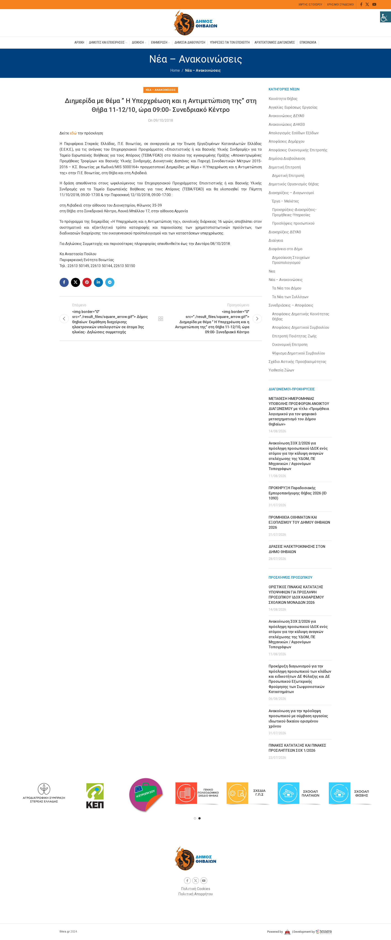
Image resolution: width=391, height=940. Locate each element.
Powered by (275, 931)
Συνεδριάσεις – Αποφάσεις (291, 305)
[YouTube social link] (374, 4)
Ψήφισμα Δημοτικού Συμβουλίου (298, 353)
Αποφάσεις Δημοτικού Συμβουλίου (300, 327)
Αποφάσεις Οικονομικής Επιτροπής (298, 150)
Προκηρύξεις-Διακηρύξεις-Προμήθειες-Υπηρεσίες (294, 212)
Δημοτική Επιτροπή (285, 167)
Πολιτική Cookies (195, 889)
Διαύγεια (276, 240)
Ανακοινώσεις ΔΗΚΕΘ (287, 124)
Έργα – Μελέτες (285, 201)
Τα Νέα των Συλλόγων (290, 297)
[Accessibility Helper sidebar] (385, 16)
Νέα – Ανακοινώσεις (203, 70)
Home (175, 70)
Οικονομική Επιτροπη (289, 344)
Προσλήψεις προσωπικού (293, 223)
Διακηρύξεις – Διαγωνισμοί (291, 193)
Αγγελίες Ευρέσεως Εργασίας (293, 107)
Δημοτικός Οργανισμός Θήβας (294, 184)
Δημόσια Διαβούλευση (287, 158)
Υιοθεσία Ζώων (281, 370)
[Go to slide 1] (195, 818)
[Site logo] (195, 22)
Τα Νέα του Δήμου (286, 288)
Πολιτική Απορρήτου (195, 894)
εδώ (74, 133)
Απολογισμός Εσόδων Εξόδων (294, 133)
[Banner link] (44, 793)
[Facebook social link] (361, 4)
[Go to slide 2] (199, 818)
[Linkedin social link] (98, 282)
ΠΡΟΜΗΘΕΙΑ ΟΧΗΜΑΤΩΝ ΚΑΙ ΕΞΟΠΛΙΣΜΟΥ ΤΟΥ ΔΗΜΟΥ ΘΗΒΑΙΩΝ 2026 (299, 522)
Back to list (160, 318)
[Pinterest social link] (87, 282)
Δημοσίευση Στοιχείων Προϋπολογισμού (291, 260)
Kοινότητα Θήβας (283, 99)
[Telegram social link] (109, 282)
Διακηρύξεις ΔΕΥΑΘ (285, 232)
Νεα (272, 271)
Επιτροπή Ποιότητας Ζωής (294, 336)
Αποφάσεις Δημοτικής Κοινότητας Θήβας (300, 316)
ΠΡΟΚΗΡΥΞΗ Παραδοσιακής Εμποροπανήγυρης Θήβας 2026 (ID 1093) (298, 493)
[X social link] (367, 4)
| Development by (303, 931)
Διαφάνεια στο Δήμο (285, 249)
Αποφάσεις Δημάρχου (286, 141)
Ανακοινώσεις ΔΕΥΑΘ (286, 116)
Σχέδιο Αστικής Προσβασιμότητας (297, 362)
